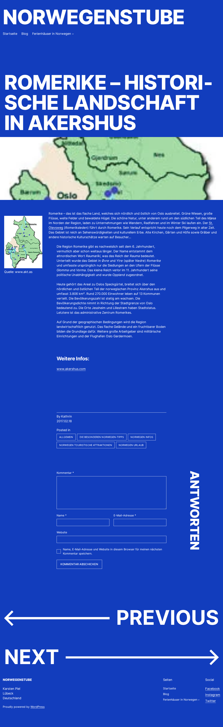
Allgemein (66, 437)
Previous (167, 617)
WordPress (37, 706)
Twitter (210, 701)
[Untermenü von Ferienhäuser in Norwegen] (73, 34)
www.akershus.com (71, 369)
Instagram (212, 695)
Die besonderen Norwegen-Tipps (102, 437)
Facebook (212, 688)
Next (31, 657)
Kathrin (66, 416)
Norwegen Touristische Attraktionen (85, 445)
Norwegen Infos (141, 437)
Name (62, 515)
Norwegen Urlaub (131, 445)
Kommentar (65, 472)
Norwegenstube (93, 17)
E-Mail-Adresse (125, 515)
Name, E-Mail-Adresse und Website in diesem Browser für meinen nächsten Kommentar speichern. (112, 551)
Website (62, 532)
